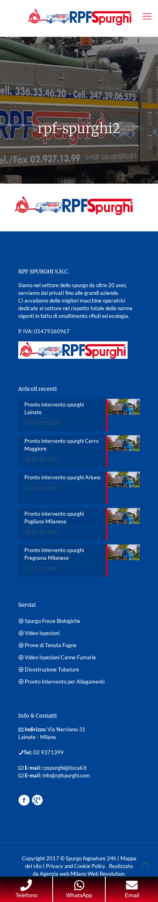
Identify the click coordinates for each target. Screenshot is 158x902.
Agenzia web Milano (62, 873)
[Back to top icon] (145, 863)
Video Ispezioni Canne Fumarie (60, 657)
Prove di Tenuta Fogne (51, 645)
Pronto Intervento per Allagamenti (65, 681)
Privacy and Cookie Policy (76, 866)
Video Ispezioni (42, 633)
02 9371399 (48, 752)
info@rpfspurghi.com (66, 775)
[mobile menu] (147, 16)
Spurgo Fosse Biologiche (52, 621)
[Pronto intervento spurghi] (79, 16)
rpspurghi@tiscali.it (65, 767)
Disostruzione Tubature (52, 669)
